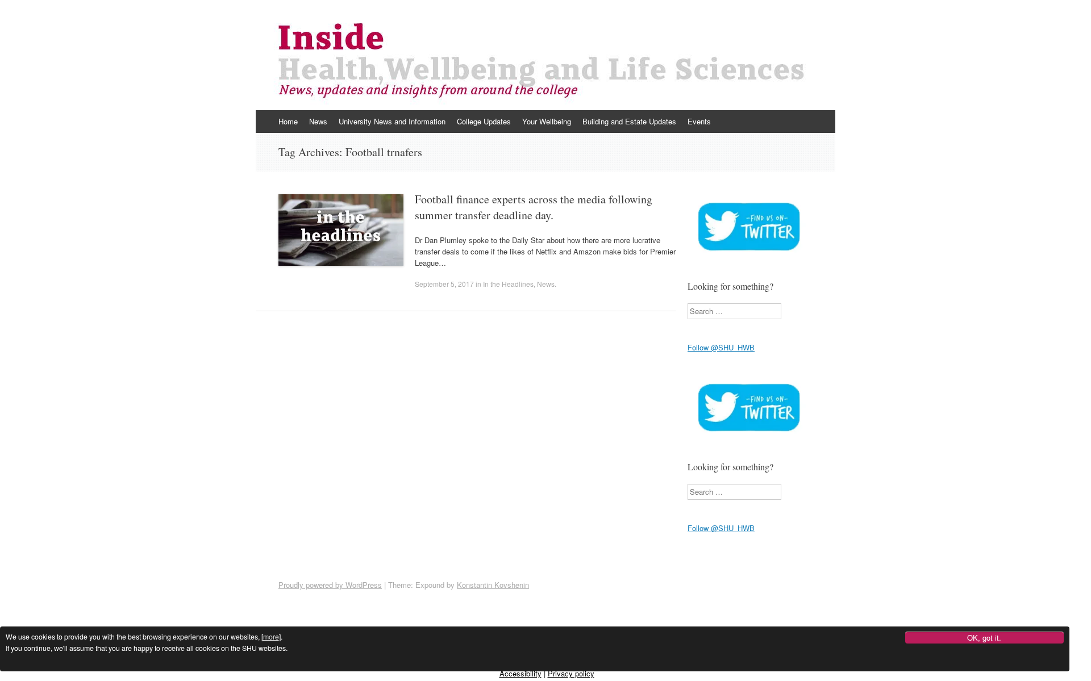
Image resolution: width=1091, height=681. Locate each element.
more (271, 637)
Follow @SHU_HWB (721, 347)
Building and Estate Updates (629, 121)
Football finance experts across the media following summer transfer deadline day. (533, 207)
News (318, 121)
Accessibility (520, 673)
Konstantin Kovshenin (493, 584)
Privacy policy (571, 673)
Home (288, 121)
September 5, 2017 (444, 284)
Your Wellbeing (546, 121)
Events (699, 121)
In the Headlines (508, 284)
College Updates (484, 121)
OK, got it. (984, 638)
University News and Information (392, 121)
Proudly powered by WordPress (330, 584)
